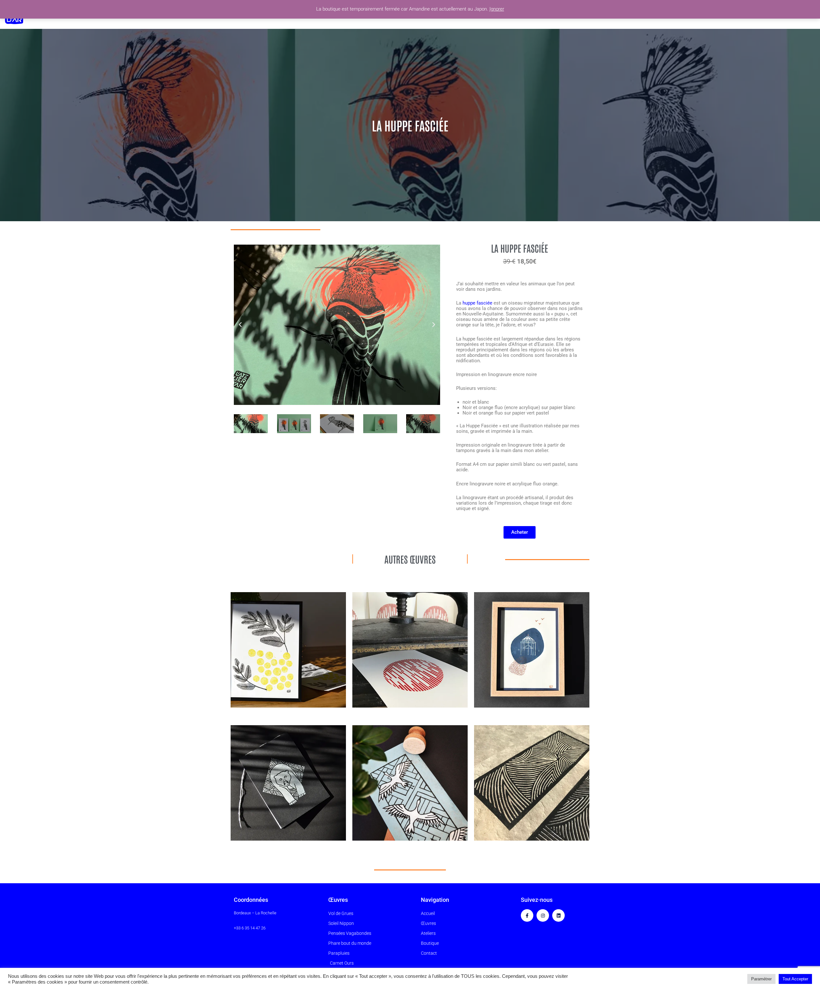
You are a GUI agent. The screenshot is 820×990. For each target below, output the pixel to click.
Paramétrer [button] (761, 979)
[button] (240, 325)
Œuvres (338, 899)
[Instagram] (543, 915)
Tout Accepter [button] (795, 979)
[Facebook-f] (527, 915)
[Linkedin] (558, 915)
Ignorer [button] (496, 9)
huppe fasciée (476, 303)
